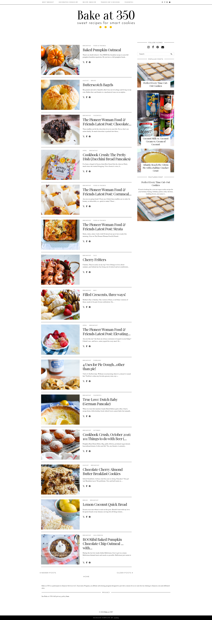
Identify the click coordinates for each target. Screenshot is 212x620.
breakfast (87, 45)
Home (86, 576)
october (96, 430)
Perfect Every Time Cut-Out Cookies (155, 84)
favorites (97, 115)
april (85, 150)
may (95, 290)
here (67, 596)
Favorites (129, 2)
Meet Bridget (48, 2)
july (95, 255)
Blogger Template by (106, 618)
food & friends (99, 45)
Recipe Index (88, 2)
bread (93, 80)
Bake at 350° (108, 612)
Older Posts (124, 573)
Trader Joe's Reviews (110, 2)
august (86, 80)
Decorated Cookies (67, 2)
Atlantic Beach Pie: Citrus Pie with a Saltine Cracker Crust (156, 167)
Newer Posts (48, 573)
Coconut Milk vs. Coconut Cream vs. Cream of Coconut (156, 141)
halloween (98, 535)
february (97, 360)
